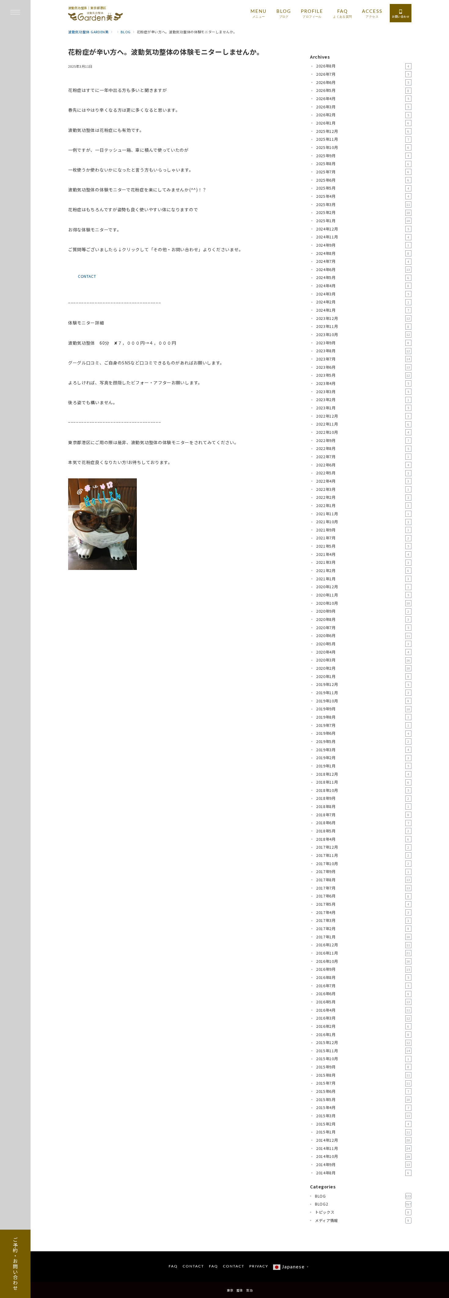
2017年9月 (362, 871)
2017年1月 (363, 937)
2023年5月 (363, 375)
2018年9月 (362, 798)
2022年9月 (362, 440)
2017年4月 (362, 912)
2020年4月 (362, 652)
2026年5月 (362, 90)
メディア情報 (362, 1220)
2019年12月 (362, 684)
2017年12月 (362, 847)
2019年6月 (362, 733)
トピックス (362, 1212)
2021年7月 (362, 538)
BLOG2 (363, 1204)
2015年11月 (363, 1050)
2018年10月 (362, 790)
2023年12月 (363, 318)
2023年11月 (362, 326)
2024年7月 (362, 261)
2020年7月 (362, 627)
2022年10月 (362, 432)
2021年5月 (362, 546)
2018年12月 (362, 774)
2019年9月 (363, 709)
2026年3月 (362, 107)
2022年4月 (362, 481)
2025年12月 (362, 131)
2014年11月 (363, 1148)
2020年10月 (363, 603)
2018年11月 (362, 782)
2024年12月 (362, 229)
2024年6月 (363, 269)
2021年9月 (362, 530)
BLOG (363, 1196)
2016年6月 (362, 993)
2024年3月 (362, 294)
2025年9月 (362, 155)
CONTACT (87, 276)
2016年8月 (362, 977)
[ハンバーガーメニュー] (15, 12)
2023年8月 (363, 351)
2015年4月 (362, 1107)
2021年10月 (362, 521)
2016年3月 (363, 1018)
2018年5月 (362, 831)
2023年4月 (362, 383)
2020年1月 (362, 676)
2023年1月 (362, 408)
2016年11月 (363, 953)
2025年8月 (362, 163)
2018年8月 (362, 806)
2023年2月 (362, 399)
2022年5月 (362, 473)
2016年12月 (363, 945)
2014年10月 (363, 1156)
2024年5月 (362, 277)
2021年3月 (362, 562)
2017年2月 (362, 928)
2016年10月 (363, 961)
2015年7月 (363, 1083)
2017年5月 (362, 904)
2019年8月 (362, 717)
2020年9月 (362, 611)
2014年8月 (362, 1173)
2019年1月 (362, 766)
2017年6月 (362, 896)
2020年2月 (363, 668)
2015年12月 (363, 1042)
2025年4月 (362, 196)
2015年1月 (363, 1132)
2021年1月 (362, 579)
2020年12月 (362, 586)
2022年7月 (362, 456)
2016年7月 (362, 985)
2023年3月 (362, 391)
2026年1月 (362, 123)
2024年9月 (362, 245)
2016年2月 (362, 1026)
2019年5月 (362, 741)
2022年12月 (362, 416)
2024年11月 (362, 237)
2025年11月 (362, 139)
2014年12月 (363, 1140)
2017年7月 (363, 888)
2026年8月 (362, 66)
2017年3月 (362, 920)
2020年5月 (362, 644)
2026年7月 (362, 74)
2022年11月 (362, 424)
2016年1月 (362, 1034)
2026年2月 (362, 115)
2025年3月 (363, 204)
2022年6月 (362, 465)
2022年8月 (362, 448)
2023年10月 (363, 334)
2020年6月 (363, 635)
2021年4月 (362, 554)
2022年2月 (362, 497)
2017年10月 (362, 863)
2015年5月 (363, 1099)
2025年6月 (362, 180)
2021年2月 (362, 570)
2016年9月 (363, 969)
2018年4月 (362, 839)
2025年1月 (363, 220)
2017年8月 (363, 880)
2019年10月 (362, 701)
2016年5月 (363, 1002)
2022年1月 (362, 505)
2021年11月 (362, 514)
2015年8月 (363, 1075)
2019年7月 (362, 725)
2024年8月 (362, 253)
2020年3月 (363, 660)
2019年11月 (362, 692)
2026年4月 (362, 98)
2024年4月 (362, 285)
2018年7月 (362, 815)
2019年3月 (362, 749)
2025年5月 (362, 188)
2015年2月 (362, 1124)
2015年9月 (362, 1067)
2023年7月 (363, 359)
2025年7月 (362, 172)
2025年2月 (363, 212)
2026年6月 (362, 82)
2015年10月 (362, 1058)
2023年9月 (362, 343)
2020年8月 (362, 619)
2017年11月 (362, 855)
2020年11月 (362, 595)
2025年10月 (362, 147)
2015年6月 (362, 1091)
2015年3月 (363, 1116)
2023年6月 (363, 367)
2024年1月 (362, 310)
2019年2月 (362, 757)
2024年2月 (362, 302)
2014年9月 (363, 1164)
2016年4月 (363, 1010)
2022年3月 (362, 489)
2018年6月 (362, 822)
